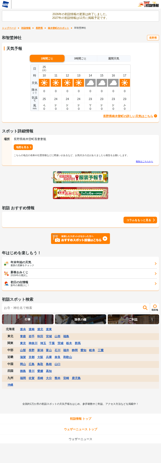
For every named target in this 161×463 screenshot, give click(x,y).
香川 (32, 371)
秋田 (40, 336)
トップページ (9, 28)
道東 (49, 329)
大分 (49, 378)
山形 (57, 336)
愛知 (83, 350)
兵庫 (49, 357)
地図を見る (22, 147)
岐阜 (92, 350)
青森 (23, 336)
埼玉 (43, 343)
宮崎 (66, 378)
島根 (49, 364)
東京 (23, 343)
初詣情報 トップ (80, 418)
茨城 (60, 343)
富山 (49, 350)
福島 (66, 336)
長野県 (39, 28)
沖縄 (10, 384)
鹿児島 (76, 378)
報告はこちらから (144, 161)
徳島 (23, 371)
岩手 (32, 336)
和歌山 (67, 357)
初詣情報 (26, 28)
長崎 (40, 378)
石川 (57, 350)
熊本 (57, 378)
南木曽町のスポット (58, 28)
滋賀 (23, 357)
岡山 (23, 364)
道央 (23, 329)
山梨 (23, 350)
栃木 (69, 343)
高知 (49, 371)
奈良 (57, 357)
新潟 (40, 350)
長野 (32, 350)
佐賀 (32, 378)
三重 (101, 350)
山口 (57, 364)
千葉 (52, 343)
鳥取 (40, 364)
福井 (66, 350)
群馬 (78, 343)
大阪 (40, 357)
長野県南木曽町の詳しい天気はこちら (128, 116)
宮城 (49, 336)
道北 (40, 329)
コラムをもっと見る (138, 220)
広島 (32, 364)
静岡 (75, 350)
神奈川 (33, 343)
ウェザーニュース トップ (80, 429)
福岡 (23, 378)
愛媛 (40, 371)
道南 (32, 329)
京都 (32, 357)
